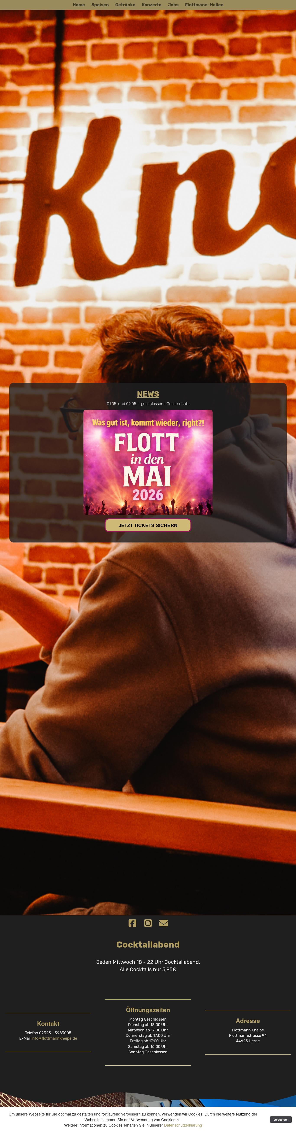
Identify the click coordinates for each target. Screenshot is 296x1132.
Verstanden (280, 1119)
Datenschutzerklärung (183, 1125)
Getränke (125, 4)
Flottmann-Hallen (204, 4)
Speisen (100, 4)
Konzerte (151, 4)
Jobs (173, 4)
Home (79, 4)
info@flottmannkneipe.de (54, 1038)
